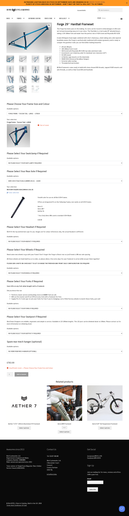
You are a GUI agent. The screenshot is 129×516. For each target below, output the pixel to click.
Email (89, 479)
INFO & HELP (63, 18)
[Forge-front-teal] (18, 135)
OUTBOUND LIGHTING (34, 18)
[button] (49, 25)
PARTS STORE (48, 18)
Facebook (90, 458)
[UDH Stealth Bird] (18, 208)
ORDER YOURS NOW (97, 2)
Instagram (90, 456)
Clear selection (14, 193)
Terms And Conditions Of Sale (16, 505)
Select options (24, 428)
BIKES (8, 18)
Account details (82, 10)
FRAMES (19, 18)
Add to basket (21, 374)
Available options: (13, 109)
